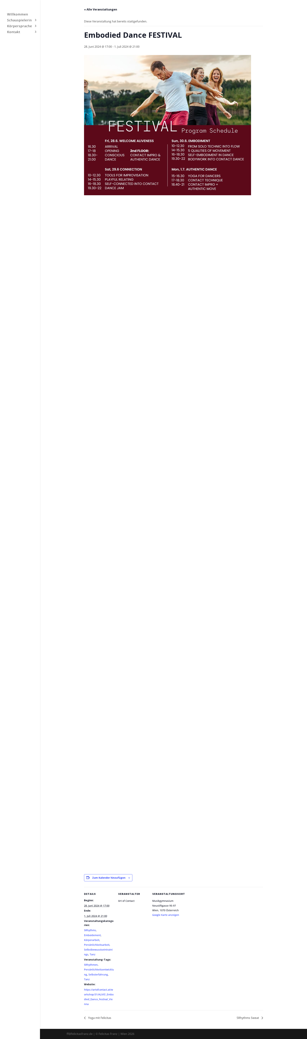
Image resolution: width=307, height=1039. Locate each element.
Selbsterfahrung (98, 974)
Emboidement (92, 935)
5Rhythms (90, 930)
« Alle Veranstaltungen (100, 9)
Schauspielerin (19, 20)
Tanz (92, 954)
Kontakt (13, 32)
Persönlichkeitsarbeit (96, 944)
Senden (235, 850)
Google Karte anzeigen (165, 915)
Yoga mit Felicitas (99, 1018)
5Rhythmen (91, 964)
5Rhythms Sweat (248, 1018)
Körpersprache (19, 26)
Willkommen (17, 14)
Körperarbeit (91, 940)
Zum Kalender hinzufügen (108, 877)
